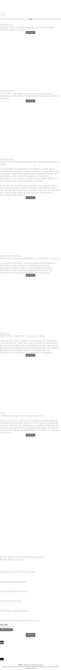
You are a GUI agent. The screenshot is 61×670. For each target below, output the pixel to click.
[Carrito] (2, 14)
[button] (30, 19)
